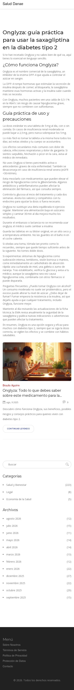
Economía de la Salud (38, 499)
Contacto (8, 666)
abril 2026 (38, 547)
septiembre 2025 (38, 597)
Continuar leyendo (18, 428)
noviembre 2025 (38, 583)
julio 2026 (38, 525)
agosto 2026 (38, 518)
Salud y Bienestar (38, 485)
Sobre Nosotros (11, 644)
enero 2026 (38, 568)
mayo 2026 (38, 540)
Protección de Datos (14, 661)
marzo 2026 (38, 554)
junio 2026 (38, 533)
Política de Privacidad (15, 655)
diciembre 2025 (38, 576)
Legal (38, 492)
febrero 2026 (38, 561)
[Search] (67, 464)
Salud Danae (13, 3)
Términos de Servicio (15, 650)
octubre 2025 (38, 590)
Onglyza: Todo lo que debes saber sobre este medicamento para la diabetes (32, 393)
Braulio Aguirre (11, 385)
